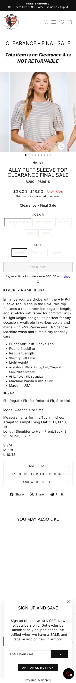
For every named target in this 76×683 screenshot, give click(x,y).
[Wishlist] (61, 21)
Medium (37, 252)
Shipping (21, 196)
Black (31, 233)
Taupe (63, 222)
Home (37, 162)
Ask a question (38, 482)
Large (56, 252)
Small (19, 252)
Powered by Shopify (38, 679)
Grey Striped (17, 222)
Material (38, 465)
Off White (43, 222)
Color (38, 214)
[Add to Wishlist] (8, 532)
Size (38, 244)
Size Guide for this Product (38, 474)
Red (46, 233)
